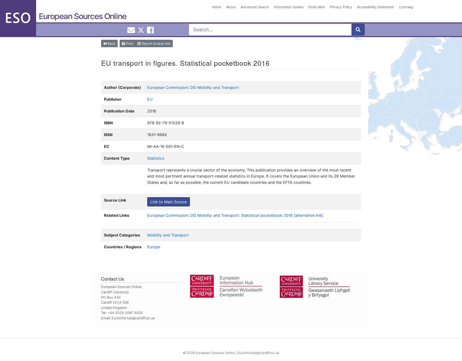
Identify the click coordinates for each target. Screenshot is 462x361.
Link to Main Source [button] (168, 201)
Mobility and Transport (168, 235)
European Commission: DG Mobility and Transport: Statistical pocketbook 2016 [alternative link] (235, 215)
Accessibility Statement (375, 7)
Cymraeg (406, 7)
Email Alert (316, 7)
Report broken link (156, 43)
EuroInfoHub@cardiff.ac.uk (133, 318)
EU (150, 99)
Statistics (155, 158)
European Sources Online (82, 16)
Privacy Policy (341, 7)
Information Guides (288, 7)
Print (129, 43)
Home (216, 7)
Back (111, 43)
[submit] (358, 29)
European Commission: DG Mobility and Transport (193, 87)
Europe (153, 246)
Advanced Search (255, 7)
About (231, 7)
